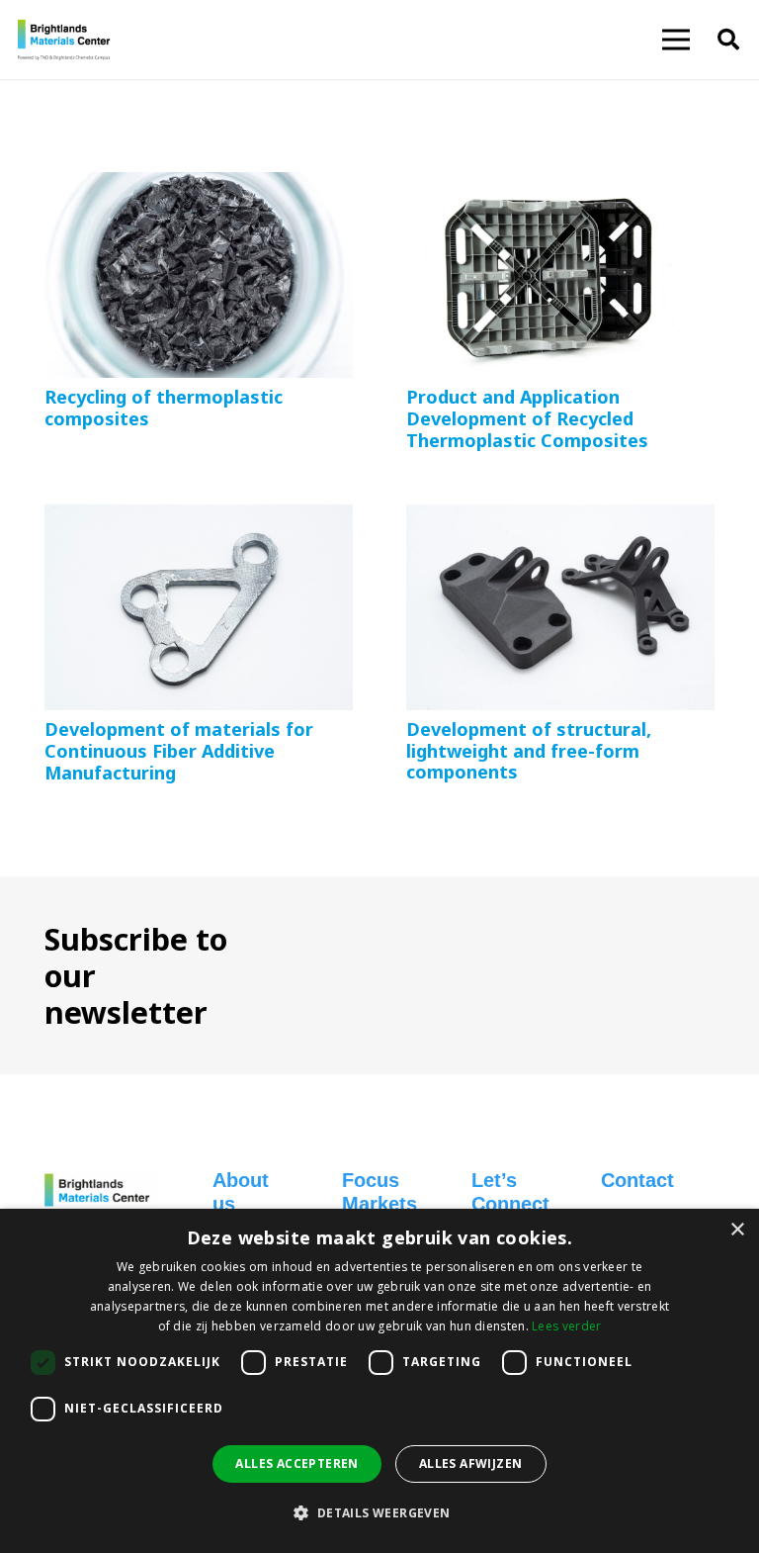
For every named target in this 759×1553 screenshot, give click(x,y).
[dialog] (379, 1381)
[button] (728, 39)
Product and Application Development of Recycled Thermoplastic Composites (527, 418)
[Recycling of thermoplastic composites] (198, 186)
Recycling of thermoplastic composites (163, 407)
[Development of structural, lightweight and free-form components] (560, 518)
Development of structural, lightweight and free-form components (528, 750)
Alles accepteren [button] (296, 1463)
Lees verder (566, 1326)
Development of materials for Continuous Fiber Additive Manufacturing (178, 750)
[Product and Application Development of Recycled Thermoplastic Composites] (560, 186)
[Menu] (676, 39)
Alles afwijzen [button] (471, 1463)
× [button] (736, 1230)
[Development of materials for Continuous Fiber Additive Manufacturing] (198, 518)
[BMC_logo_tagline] (68, 39)
